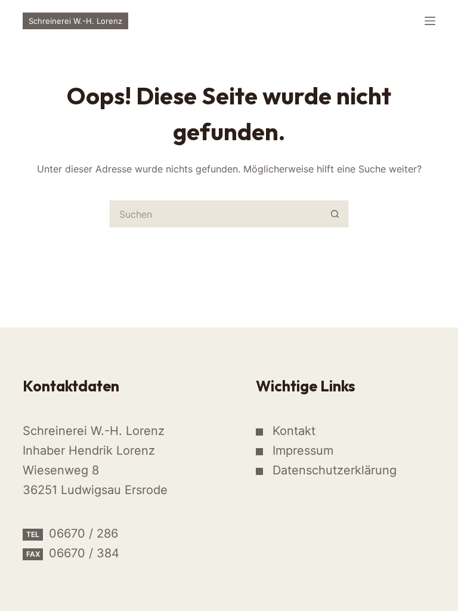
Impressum (303, 450)
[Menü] (430, 21)
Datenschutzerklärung (335, 470)
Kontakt (294, 431)
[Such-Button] (334, 213)
